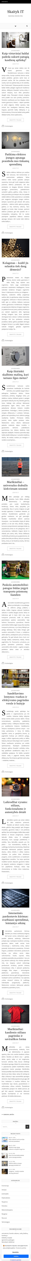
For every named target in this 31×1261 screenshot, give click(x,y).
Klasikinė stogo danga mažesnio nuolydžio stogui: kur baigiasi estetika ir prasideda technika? (17, 1148)
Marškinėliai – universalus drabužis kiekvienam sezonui (15, 485)
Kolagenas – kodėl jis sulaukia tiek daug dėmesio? (15, 266)
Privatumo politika (15, 1260)
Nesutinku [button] (15, 1252)
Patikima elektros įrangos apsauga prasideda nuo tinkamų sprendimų (15, 1164)
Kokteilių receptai (7, 1238)
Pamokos (4, 1206)
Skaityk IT (15, 12)
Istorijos (4, 1190)
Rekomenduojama (7, 1210)
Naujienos (5, 1202)
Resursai (4, 1218)
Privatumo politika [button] (21, 1248)
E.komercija (5, 1186)
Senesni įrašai (8, 1114)
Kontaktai (5, 1)
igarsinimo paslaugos (8, 1240)
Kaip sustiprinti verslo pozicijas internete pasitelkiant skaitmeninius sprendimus (16, 1140)
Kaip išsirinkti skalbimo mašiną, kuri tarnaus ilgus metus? (15, 375)
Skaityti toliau (15, 120)
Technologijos (9, 126)
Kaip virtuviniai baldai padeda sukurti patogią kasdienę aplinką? (15, 57)
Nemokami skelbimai (8, 1242)
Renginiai (4, 1214)
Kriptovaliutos (6, 1198)
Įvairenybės (15, 50)
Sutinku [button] (16, 1256)
